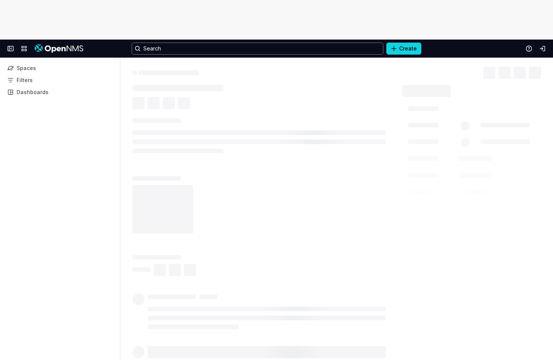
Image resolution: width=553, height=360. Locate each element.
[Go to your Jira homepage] (59, 49)
